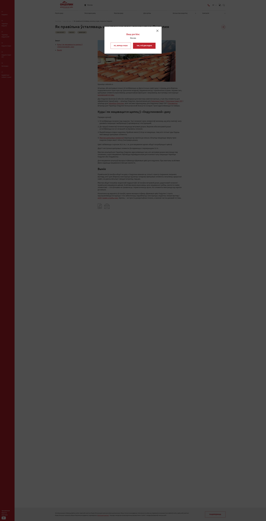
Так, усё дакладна (144, 46)
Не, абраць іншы (121, 46)
